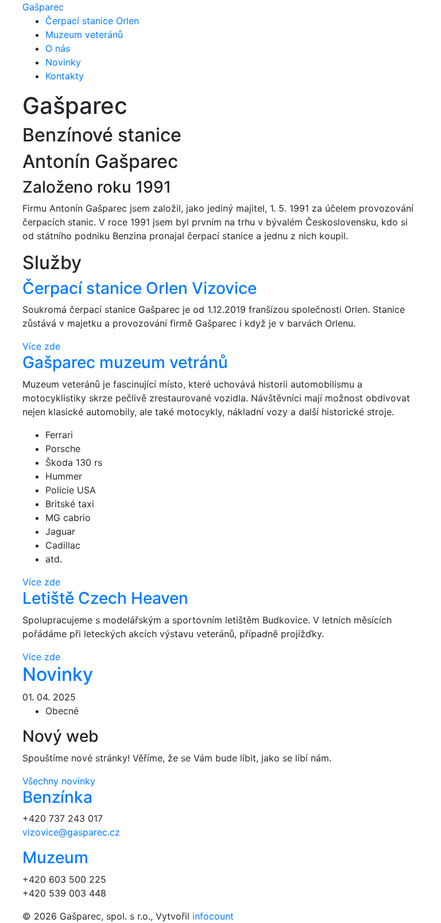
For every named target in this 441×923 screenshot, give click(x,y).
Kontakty (64, 76)
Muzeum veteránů (84, 34)
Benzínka (57, 797)
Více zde (41, 346)
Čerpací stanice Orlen (92, 20)
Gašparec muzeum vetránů (125, 362)
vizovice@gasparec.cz (71, 832)
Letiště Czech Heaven (105, 598)
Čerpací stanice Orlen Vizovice (139, 288)
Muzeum (55, 857)
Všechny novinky (58, 781)
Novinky (63, 62)
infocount (213, 916)
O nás (57, 48)
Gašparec (43, 7)
